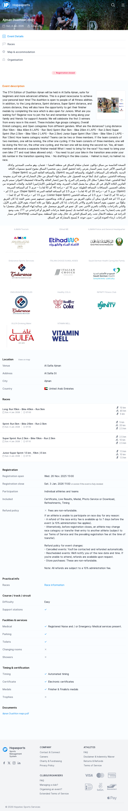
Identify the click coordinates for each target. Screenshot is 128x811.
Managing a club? (49, 784)
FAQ (86, 752)
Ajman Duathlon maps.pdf (15, 713)
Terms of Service (93, 765)
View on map (24, 359)
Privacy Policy (47, 765)
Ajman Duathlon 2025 (18, 20)
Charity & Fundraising (51, 761)
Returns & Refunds (93, 761)
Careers (44, 756)
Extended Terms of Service (54, 793)
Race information (54, 585)
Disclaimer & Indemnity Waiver (99, 756)
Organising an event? (51, 789)
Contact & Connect (50, 752)
